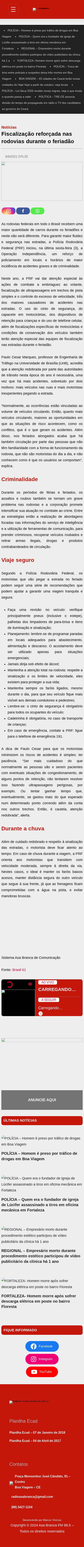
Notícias (9, 127)
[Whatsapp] (37, 210)
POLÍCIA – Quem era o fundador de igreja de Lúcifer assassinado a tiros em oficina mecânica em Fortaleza (38, 42)
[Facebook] (23, 210)
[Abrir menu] (13, 9)
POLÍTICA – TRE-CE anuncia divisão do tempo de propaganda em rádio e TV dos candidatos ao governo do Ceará (41, 102)
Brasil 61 (19, 970)
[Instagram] (8, 210)
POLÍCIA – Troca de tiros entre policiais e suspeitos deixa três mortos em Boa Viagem (40, 72)
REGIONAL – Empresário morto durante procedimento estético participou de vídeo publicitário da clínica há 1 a (41, 54)
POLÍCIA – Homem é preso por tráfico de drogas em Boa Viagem (39, 1156)
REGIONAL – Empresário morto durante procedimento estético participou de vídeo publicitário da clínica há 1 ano (40, 1256)
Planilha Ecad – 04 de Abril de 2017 (35, 1440)
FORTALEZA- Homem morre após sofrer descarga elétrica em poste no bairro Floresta (38, 1301)
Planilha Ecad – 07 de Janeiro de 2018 (37, 1432)
